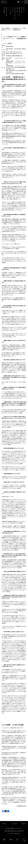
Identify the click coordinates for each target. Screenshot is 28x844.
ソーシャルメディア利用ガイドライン (14, 833)
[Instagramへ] (17, 840)
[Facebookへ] (4, 840)
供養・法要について (17, 11)
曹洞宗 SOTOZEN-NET (4, 2)
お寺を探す (12, 9)
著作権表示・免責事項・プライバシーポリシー (14, 828)
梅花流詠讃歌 (4, 10)
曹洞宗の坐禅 (21, 10)
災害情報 (7, 28)
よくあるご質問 (10, 10)
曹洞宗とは (24, 9)
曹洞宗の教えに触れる (19, 12)
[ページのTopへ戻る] (24, 840)
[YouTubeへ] (11, 840)
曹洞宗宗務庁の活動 (6, 11)
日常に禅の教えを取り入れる (15, 13)
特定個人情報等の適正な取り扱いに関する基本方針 (14, 830)
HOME (2, 28)
